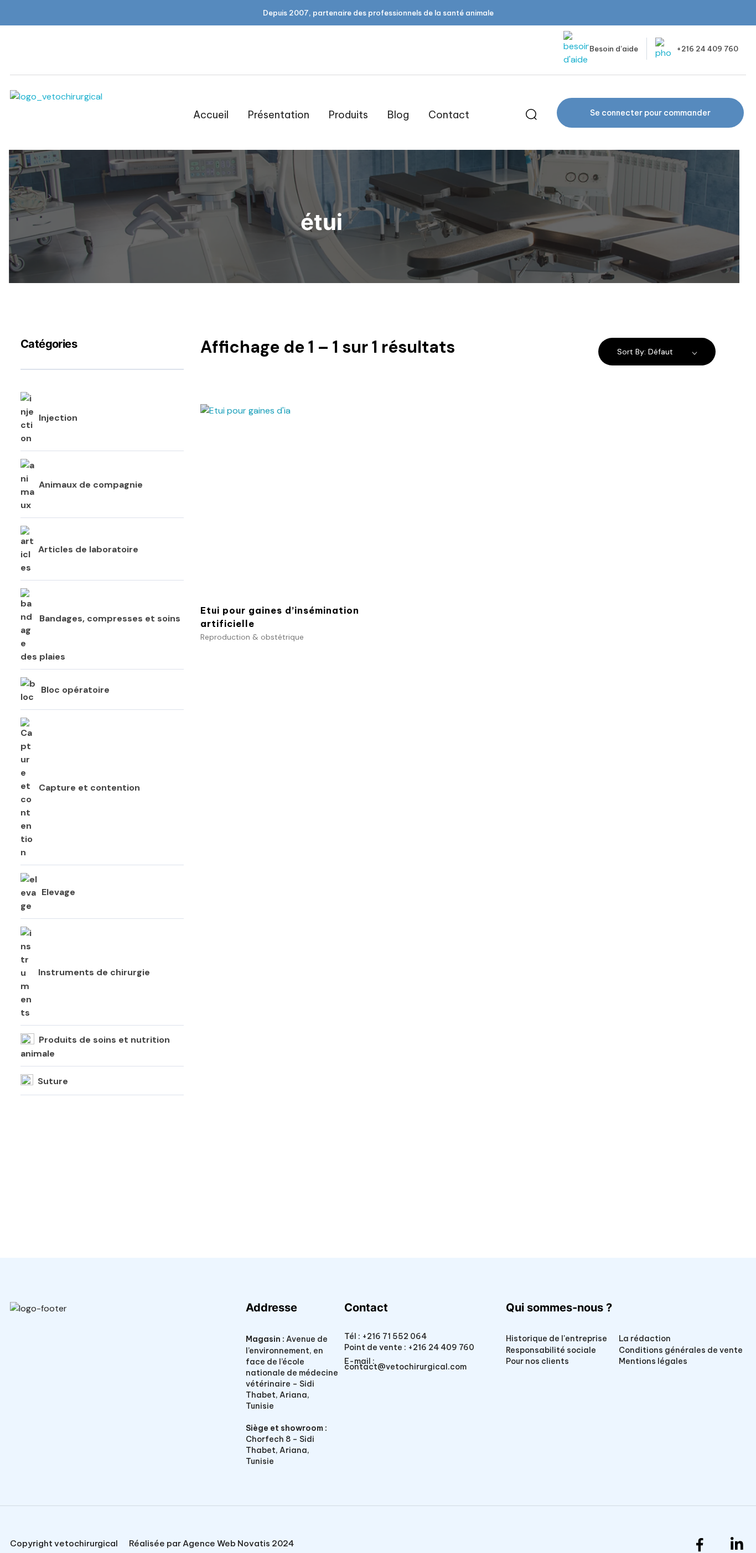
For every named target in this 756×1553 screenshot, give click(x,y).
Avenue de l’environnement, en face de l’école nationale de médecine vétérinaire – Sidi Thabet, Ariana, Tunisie (292, 1372)
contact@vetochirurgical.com (405, 1367)
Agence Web (209, 1543)
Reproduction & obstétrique (252, 637)
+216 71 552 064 (393, 1336)
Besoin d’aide (613, 48)
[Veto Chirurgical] (92, 114)
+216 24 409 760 (707, 48)
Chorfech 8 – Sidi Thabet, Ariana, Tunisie (280, 1450)
